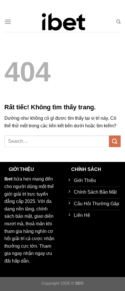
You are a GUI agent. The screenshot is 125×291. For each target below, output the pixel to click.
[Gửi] (115, 141)
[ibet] (62, 22)
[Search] (118, 21)
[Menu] (7, 22)
